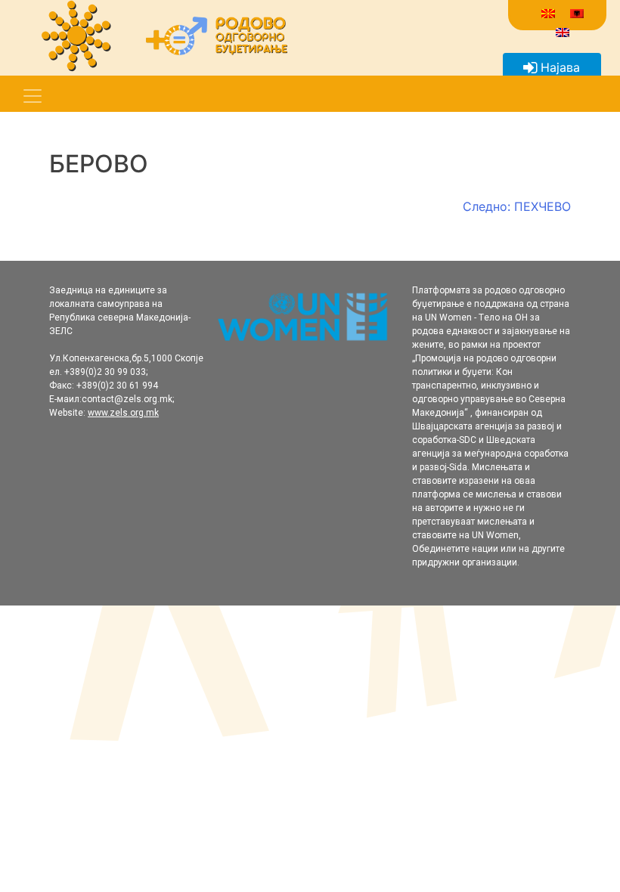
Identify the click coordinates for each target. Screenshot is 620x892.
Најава (558, 67)
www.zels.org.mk (123, 412)
